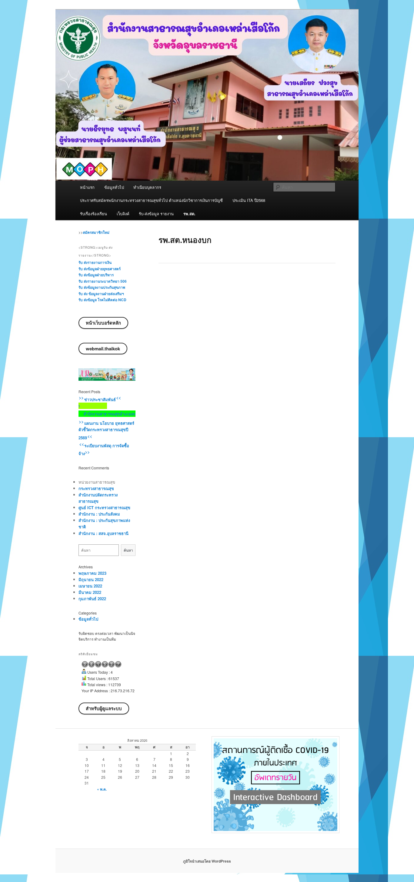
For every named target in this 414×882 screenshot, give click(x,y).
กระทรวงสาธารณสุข (96, 488)
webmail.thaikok (103, 348)
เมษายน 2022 (90, 586)
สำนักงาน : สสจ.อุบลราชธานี (103, 533)
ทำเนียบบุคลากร (147, 187)
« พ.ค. (102, 789)
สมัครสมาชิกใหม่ (96, 232)
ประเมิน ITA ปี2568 (248, 200)
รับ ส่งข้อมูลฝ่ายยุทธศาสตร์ (99, 268)
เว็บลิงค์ (123, 213)
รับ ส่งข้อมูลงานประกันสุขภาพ (101, 287)
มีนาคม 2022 (89, 592)
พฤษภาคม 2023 (92, 573)
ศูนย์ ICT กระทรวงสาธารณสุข (104, 507)
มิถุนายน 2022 (90, 579)
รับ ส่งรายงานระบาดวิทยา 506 (102, 281)
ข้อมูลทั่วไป (114, 187)
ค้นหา (128, 550)
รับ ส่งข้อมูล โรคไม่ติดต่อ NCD (102, 299)
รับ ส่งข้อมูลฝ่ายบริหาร (96, 275)
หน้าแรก (87, 187)
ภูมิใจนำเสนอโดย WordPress (207, 861)
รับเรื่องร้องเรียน (93, 213)
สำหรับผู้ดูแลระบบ (104, 708)
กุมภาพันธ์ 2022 (92, 598)
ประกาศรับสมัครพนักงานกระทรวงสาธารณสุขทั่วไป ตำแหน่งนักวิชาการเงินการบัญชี (151, 200)
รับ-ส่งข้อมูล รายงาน (156, 213)
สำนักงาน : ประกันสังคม (99, 514)
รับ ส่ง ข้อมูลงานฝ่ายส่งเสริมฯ (101, 293)
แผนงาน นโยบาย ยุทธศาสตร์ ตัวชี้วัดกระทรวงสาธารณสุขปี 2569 (106, 430)
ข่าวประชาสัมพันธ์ (99, 399)
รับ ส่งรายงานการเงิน (95, 262)
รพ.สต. (189, 213)
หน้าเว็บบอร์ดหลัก (103, 322)
